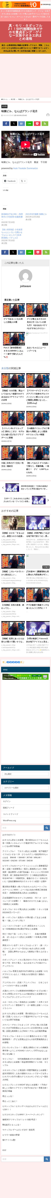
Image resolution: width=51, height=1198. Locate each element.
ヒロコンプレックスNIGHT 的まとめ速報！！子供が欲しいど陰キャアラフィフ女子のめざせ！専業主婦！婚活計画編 (25, 1088)
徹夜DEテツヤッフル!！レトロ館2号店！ (19, 1119)
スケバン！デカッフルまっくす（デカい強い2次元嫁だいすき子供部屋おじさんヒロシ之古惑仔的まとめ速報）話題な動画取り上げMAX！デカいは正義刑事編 (25, 1028)
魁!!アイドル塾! (9, 1140)
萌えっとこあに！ (10, 1101)
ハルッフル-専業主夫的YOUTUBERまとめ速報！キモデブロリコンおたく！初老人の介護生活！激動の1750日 (25, 974)
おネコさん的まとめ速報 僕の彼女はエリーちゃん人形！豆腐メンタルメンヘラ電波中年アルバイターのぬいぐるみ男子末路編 (25, 843)
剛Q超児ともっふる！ (11, 1125)
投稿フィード (8, 808)
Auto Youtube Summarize (25, 168)
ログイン (7, 801)
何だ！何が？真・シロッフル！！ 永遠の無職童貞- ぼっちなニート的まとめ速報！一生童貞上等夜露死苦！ (24, 937)
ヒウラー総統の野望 (11, 1135)
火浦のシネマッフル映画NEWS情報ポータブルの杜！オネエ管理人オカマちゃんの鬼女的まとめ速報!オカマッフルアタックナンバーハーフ (25, 994)
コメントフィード (10, 814)
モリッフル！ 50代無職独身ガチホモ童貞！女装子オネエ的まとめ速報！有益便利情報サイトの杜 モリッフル (25, 1062)
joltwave (25, 286)
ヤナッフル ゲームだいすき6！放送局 (18, 1130)
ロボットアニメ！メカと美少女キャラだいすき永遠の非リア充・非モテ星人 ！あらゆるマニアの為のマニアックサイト (25, 963)
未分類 (4, 106)
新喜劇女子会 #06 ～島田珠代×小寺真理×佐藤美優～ (12, 216)
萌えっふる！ (8, 1096)
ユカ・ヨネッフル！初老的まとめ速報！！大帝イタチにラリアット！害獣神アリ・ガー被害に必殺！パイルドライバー (25, 1005)
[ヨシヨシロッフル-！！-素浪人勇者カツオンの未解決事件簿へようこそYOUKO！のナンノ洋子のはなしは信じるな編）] (25, 1050)
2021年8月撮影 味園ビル (36, 214)
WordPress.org (9, 820)
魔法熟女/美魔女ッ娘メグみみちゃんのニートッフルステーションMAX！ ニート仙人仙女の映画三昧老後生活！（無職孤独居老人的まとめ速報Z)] (24, 890)
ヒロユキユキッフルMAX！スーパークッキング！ (23, 1114)
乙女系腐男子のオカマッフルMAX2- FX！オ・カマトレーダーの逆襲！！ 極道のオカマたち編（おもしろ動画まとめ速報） (25, 901)
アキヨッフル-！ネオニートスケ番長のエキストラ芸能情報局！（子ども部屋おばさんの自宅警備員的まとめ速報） (25, 1039)
